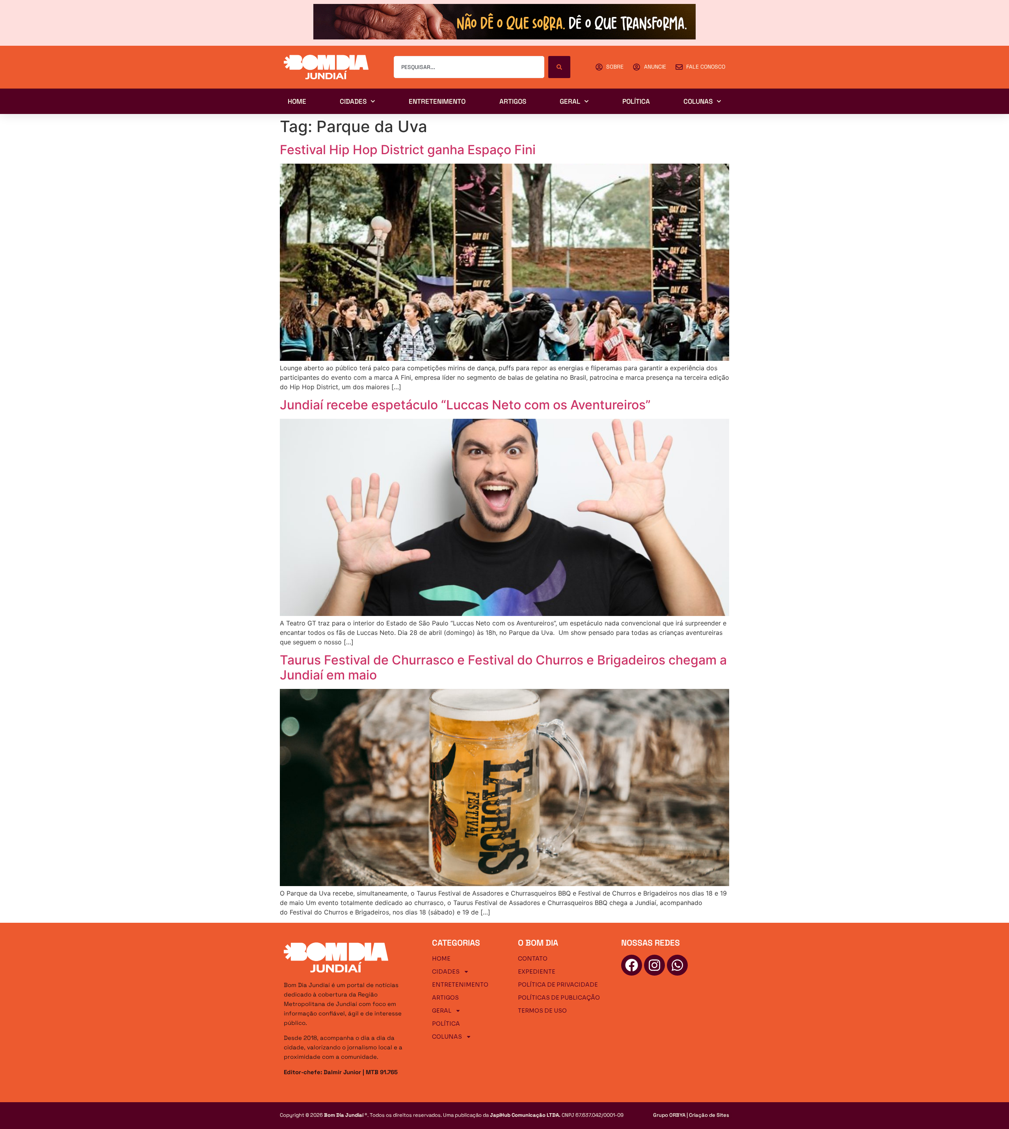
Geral (570, 101)
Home (297, 101)
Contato (532, 958)
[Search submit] (559, 67)
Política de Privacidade (558, 984)
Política (636, 101)
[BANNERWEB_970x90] (504, 37)
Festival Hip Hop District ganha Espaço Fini (408, 149)
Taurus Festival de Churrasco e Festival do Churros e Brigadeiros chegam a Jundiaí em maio (503, 667)
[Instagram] (654, 965)
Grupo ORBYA (669, 1115)
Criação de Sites (709, 1115)
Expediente (536, 971)
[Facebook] (631, 965)
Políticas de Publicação (559, 997)
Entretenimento (437, 101)
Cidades (353, 101)
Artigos (512, 101)
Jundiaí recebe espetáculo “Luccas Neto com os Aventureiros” (465, 404)
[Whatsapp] (677, 965)
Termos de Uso (542, 1010)
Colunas (698, 101)
